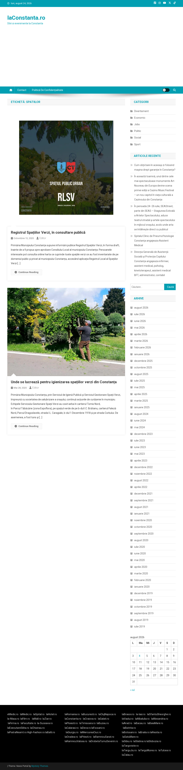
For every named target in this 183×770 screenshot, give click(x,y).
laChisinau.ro (37, 727)
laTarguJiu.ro (130, 750)
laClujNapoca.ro (107, 714)
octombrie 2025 (143, 367)
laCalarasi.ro (72, 727)
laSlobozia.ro (154, 741)
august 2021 (141, 507)
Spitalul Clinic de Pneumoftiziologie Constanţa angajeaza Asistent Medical (154, 241)
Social (137, 137)
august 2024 (141, 414)
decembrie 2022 (143, 467)
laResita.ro (156, 732)
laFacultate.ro (28, 723)
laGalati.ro (103, 718)
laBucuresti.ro (89, 714)
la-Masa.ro (13, 718)
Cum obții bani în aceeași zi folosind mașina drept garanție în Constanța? (154, 167)
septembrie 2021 (144, 500)
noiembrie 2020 (143, 520)
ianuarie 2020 (142, 586)
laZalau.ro (127, 754)
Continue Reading (28, 272)
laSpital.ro (38, 714)
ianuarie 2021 (142, 513)
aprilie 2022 (140, 487)
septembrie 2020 (144, 533)
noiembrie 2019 (143, 599)
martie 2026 (141, 340)
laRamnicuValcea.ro (76, 741)
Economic (139, 117)
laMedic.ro (26, 714)
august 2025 (141, 374)
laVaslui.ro (128, 718)
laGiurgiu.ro (73, 732)
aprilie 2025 (140, 394)
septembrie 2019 (144, 613)
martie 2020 (141, 573)
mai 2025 (139, 387)
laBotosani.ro (129, 732)
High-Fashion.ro (36, 732)
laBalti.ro (50, 732)
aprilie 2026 (140, 334)
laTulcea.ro (165, 750)
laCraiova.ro (89, 718)
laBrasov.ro (128, 714)
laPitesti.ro (86, 736)
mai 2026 (139, 327)
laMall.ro (36, 718)
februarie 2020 (142, 580)
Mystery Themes (39, 766)
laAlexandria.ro (159, 718)
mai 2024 (139, 427)
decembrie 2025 (143, 360)
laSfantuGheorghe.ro (159, 714)
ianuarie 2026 (142, 354)
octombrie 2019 (143, 606)
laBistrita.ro (129, 727)
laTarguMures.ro (147, 750)
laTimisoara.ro (87, 723)
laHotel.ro (51, 714)
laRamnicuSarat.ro (103, 736)
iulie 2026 (139, 314)
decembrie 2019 (143, 593)
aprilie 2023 (140, 460)
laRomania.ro (72, 714)
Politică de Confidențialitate (47, 90)
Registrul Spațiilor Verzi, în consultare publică (48, 232)
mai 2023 (139, 453)
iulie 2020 (139, 546)
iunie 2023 (140, 447)
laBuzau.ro (103, 723)
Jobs (137, 124)
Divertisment (141, 111)
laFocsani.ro (98, 727)
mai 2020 (139, 560)
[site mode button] (166, 90)
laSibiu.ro (127, 741)
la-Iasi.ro (140, 714)
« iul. (132, 690)
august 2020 (141, 540)
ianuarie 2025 (142, 407)
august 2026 (141, 307)
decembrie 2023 (143, 434)
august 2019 (141, 620)
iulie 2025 (139, 380)
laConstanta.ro (26, 17)
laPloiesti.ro (71, 723)
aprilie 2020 (140, 566)
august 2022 (141, 480)
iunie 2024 (140, 420)
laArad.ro (127, 723)
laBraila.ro (144, 732)
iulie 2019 (139, 626)
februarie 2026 (142, 347)
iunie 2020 (140, 553)
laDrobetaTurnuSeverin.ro (103, 741)
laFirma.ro (13, 723)
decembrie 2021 (143, 493)
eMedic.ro (12, 714)
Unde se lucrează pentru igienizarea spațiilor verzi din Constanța (64, 382)
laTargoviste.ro (130, 745)
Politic (137, 131)
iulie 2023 (139, 440)
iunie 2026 (140, 321)
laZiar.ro (47, 718)
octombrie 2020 (143, 526)
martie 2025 (141, 400)
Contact (21, 90)
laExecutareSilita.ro (18, 727)
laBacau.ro (140, 723)
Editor (42, 238)
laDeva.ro (85, 727)
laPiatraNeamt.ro (17, 732)
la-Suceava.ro (45, 723)
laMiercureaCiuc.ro (90, 732)
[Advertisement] (91, 60)
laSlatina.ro (139, 741)
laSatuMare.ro (130, 736)
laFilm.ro (25, 718)
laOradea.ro (71, 736)
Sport (137, 144)
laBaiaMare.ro (155, 723)
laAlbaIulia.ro (142, 718)
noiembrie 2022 (143, 473)
